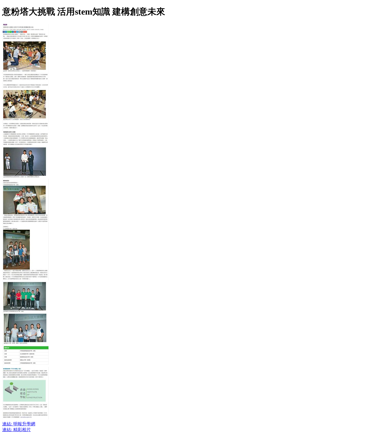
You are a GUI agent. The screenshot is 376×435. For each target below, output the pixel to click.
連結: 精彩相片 (16, 429)
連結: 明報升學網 (18, 424)
